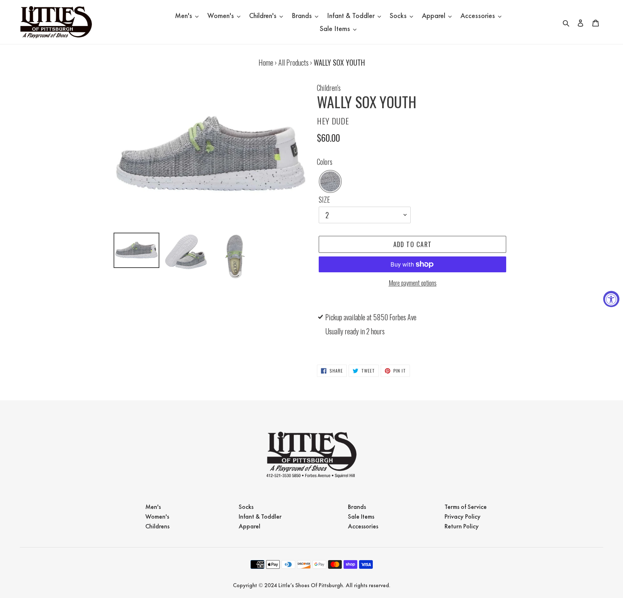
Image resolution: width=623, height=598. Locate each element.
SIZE (324, 199)
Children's (329, 87)
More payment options (413, 282)
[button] (330, 181)
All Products (293, 62)
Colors (324, 161)
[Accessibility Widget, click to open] (611, 299)
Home (266, 62)
